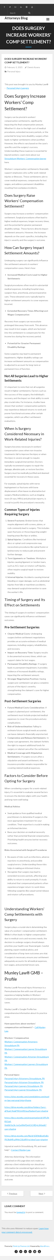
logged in (21, 1212)
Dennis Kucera (33, 67)
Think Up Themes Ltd (21, 1246)
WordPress (44, 1246)
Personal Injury (13, 71)
